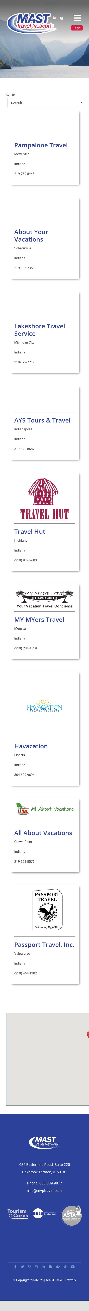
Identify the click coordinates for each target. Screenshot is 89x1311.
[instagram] (47, 18)
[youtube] (52, 25)
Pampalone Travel (41, 145)
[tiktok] (44, 25)
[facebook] (27, 18)
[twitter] (33, 18)
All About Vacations (43, 833)
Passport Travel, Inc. (44, 944)
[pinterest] (41, 18)
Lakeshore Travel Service (39, 330)
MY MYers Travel (39, 619)
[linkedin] (54, 18)
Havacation (31, 746)
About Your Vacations (31, 235)
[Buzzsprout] (37, 25)
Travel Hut (29, 531)
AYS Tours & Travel (42, 420)
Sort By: (11, 94)
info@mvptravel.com (44, 1190)
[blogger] (61, 18)
